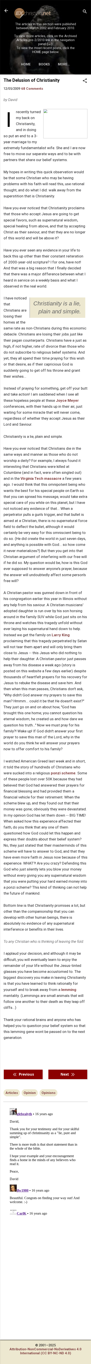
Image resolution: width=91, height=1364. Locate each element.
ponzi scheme (63, 773)
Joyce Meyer (67, 400)
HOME (26, 64)
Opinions (48, 1093)
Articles (12, 1093)
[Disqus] (45, 1161)
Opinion (30, 1093)
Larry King (61, 635)
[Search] (84, 12)
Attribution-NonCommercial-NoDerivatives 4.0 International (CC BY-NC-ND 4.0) (45, 1351)
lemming (68, 989)
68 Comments (32, 89)
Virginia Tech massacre (41, 478)
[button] (84, 81)
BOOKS (44, 64)
